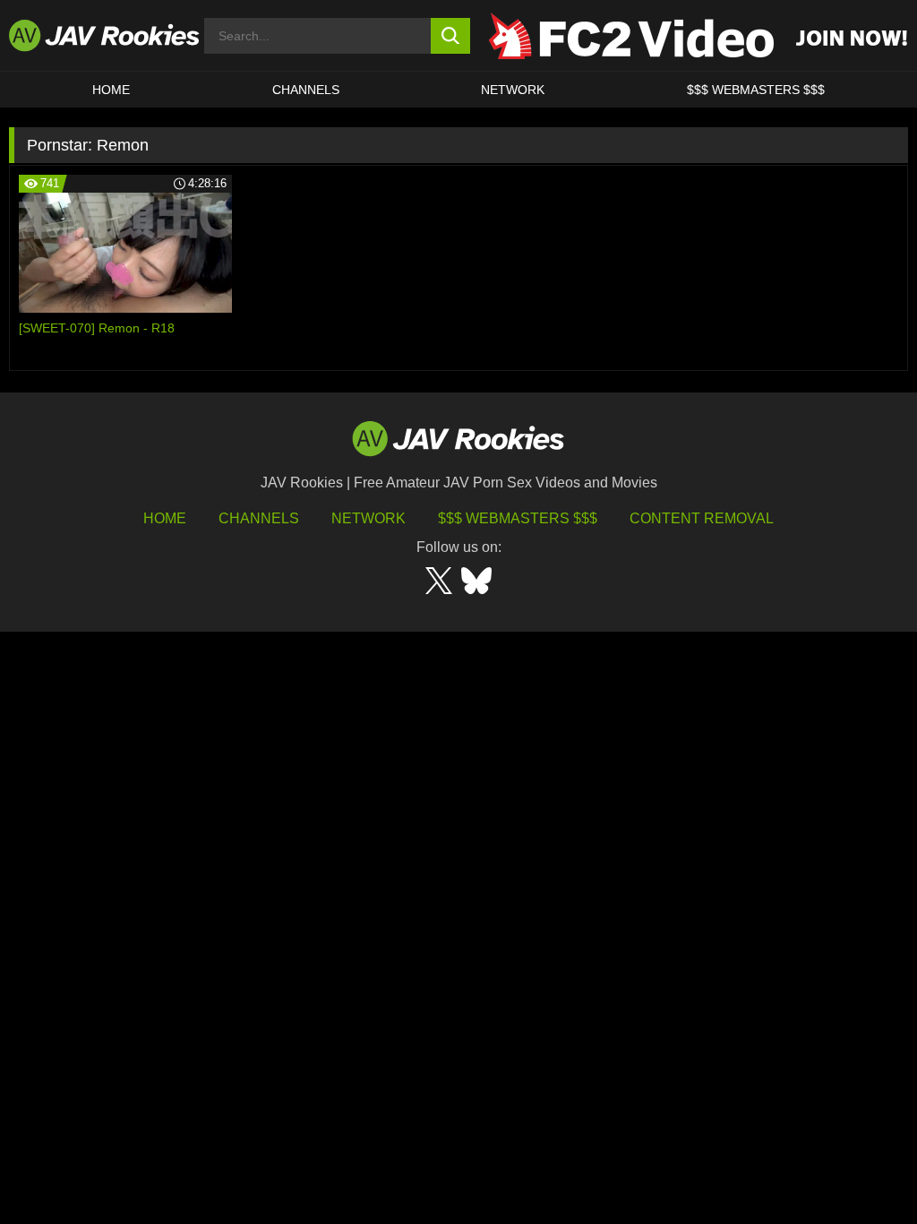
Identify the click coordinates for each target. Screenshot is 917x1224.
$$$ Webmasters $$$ (517, 518)
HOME (111, 89)
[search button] (451, 36)
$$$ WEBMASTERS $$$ (756, 89)
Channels (305, 89)
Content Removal (702, 518)
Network (512, 89)
